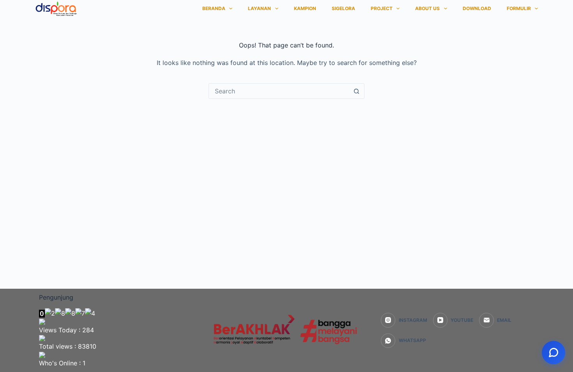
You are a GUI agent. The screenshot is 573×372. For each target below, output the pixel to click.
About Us (427, 8)
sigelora (343, 8)
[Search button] (356, 91)
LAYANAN (259, 8)
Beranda (213, 8)
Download (477, 8)
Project (382, 8)
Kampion (305, 8)
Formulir (519, 8)
